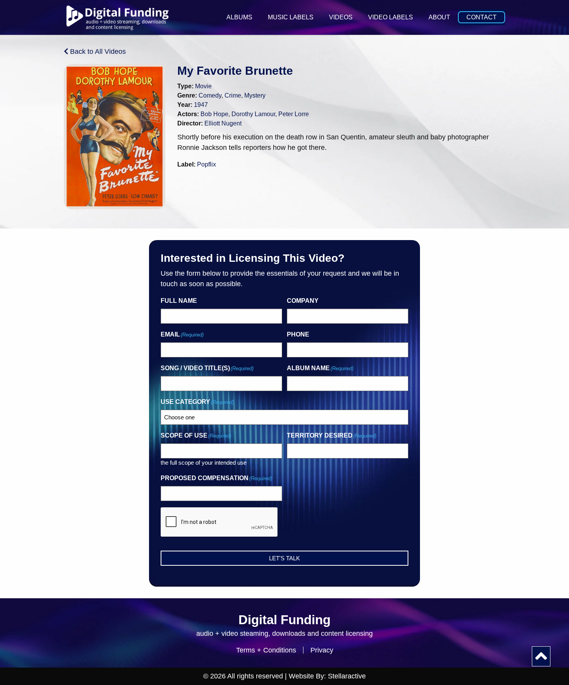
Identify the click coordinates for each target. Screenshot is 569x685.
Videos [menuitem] (341, 17)
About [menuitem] (439, 17)
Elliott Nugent (223, 123)
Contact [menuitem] (481, 17)
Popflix (206, 164)
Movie (203, 86)
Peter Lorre (293, 114)
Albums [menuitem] (239, 17)
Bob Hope (214, 114)
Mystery (255, 95)
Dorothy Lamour (253, 114)
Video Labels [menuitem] (390, 17)
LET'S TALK (284, 558)
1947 (201, 104)
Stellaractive (347, 676)
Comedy (210, 95)
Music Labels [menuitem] (291, 17)
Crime (233, 95)
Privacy (321, 650)
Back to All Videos (97, 51)
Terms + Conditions (266, 650)
